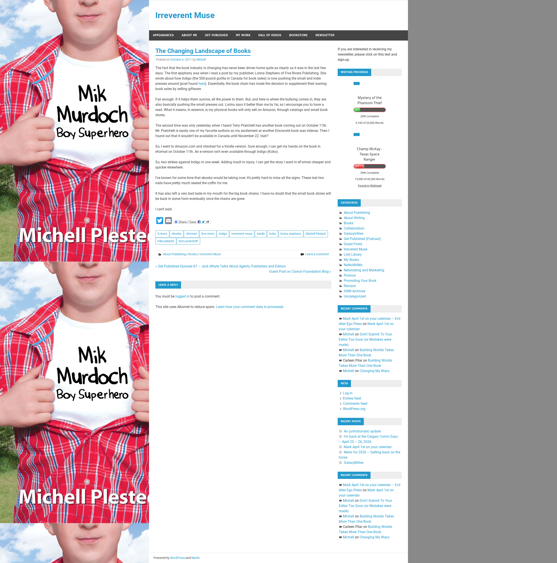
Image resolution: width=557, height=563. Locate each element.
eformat (191, 233)
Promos (350, 275)
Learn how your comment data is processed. (250, 307)
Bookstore (298, 35)
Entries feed (352, 398)
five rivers (207, 233)
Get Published (216, 35)
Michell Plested (316, 233)
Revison (350, 286)
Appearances (163, 35)
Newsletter (324, 35)
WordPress (177, 558)
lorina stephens (290, 233)
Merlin (195, 558)
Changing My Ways (374, 371)
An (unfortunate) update (362, 431)
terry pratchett (188, 241)
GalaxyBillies (354, 463)
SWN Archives (354, 291)
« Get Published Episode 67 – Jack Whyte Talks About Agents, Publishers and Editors (220, 266)
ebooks (176, 233)
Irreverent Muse (185, 15)
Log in (347, 393)
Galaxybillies (353, 233)
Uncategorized (355, 296)
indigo (223, 233)
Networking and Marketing (364, 270)
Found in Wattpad (369, 185)
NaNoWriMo (353, 265)
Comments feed (355, 403)
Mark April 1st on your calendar (368, 447)
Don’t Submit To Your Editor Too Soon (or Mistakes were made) (365, 339)
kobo (272, 233)
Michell (201, 59)
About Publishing (174, 254)
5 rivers (162, 233)
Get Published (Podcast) (362, 239)
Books (192, 254)
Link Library (353, 254)
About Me (189, 35)
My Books (351, 260)
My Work (243, 35)
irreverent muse (242, 233)
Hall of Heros (269, 35)
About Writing (354, 218)
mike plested (165, 241)
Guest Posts (353, 244)
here (201, 84)
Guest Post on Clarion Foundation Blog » (300, 271)
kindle (261, 233)
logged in (182, 296)
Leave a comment (317, 254)
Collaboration (354, 228)
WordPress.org (354, 409)
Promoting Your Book (360, 281)
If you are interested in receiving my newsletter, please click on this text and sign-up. (367, 54)
